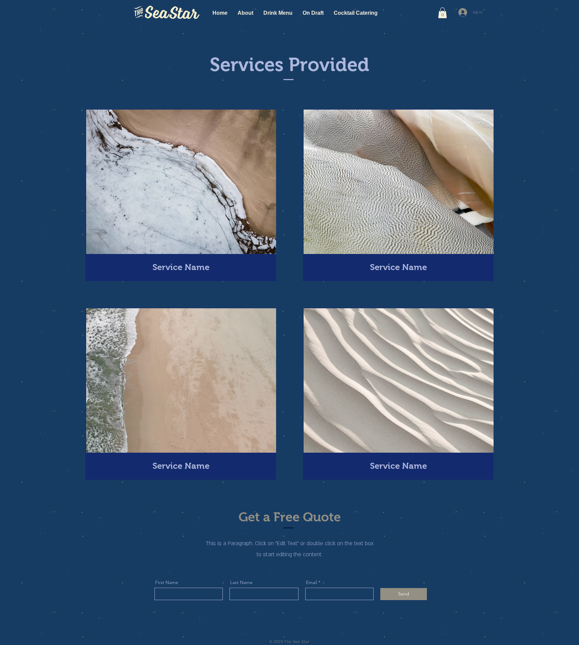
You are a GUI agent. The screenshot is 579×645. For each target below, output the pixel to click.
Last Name (241, 582)
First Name (166, 582)
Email (311, 582)
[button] (442, 12)
